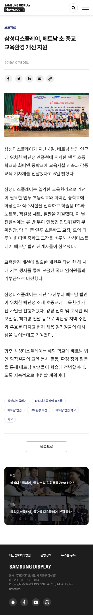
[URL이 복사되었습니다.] (50, 79)
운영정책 (46, 555)
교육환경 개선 (38, 410)
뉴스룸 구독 (68, 555)
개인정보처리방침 (20, 555)
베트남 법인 (14, 410)
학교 (10, 419)
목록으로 (46, 446)
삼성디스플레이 (17, 401)
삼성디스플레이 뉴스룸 (49, 401)
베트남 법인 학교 (66, 410)
